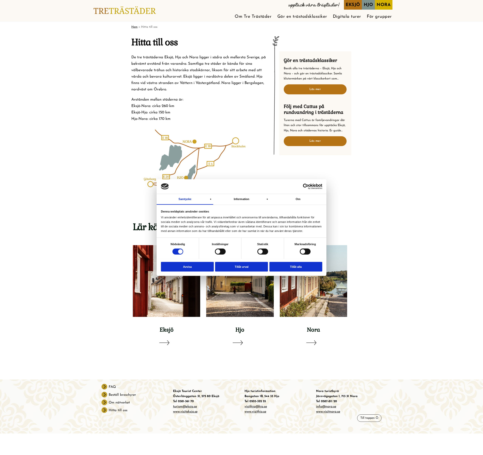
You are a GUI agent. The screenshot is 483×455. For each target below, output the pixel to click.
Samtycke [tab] (185, 198)
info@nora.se (326, 406)
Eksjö (353, 5)
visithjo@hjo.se (256, 406)
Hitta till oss (118, 410)
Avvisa (187, 266)
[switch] (220, 252)
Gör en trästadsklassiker (302, 17)
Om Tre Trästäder (253, 17)
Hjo (368, 5)
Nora (384, 5)
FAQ (112, 387)
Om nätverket (119, 402)
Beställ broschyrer (122, 395)
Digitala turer (347, 17)
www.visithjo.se (255, 411)
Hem (134, 26)
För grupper (379, 17)
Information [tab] (241, 198)
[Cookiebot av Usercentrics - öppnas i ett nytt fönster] (305, 186)
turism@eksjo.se (185, 406)
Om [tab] (298, 198)
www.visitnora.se (328, 411)
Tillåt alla (296, 266)
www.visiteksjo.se (185, 411)
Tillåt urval (241, 266)
